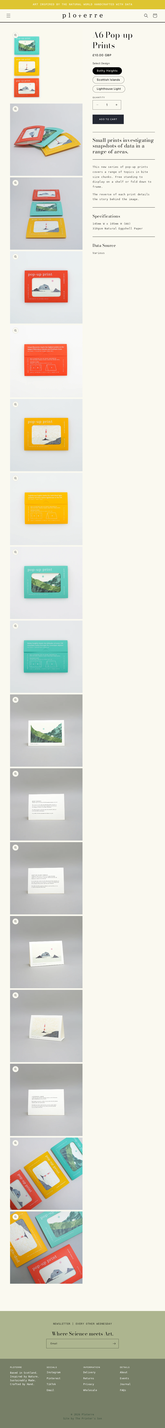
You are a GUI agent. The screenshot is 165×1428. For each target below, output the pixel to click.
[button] (8, 15)
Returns (88, 1378)
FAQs (123, 1390)
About (124, 1373)
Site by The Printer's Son (82, 1418)
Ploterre (88, 1414)
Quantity (99, 97)
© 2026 (75, 1414)
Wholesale (90, 1390)
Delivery (89, 1373)
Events (124, 1378)
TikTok (51, 1384)
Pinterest (53, 1378)
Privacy (88, 1384)
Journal (125, 1384)
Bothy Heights (107, 70)
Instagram (53, 1373)
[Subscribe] (114, 1343)
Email (50, 1390)
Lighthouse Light (109, 89)
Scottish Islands (108, 79)
